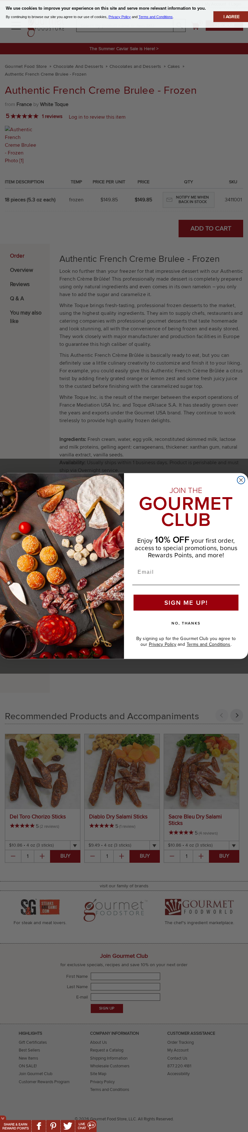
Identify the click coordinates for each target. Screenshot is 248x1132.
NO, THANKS (186, 623)
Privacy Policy (162, 644)
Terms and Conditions (209, 644)
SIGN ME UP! (186, 603)
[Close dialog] (241, 480)
